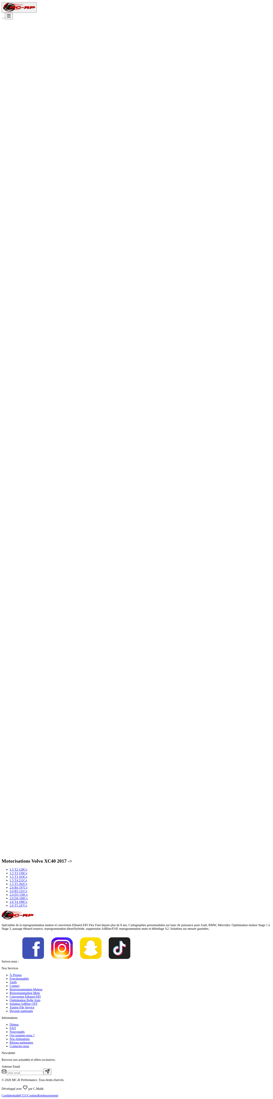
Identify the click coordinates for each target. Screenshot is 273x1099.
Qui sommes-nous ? (22, 1035)
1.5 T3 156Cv (18, 873)
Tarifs (13, 982)
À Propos (16, 975)
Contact (14, 986)
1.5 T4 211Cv (18, 880)
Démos (14, 1024)
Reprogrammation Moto (25, 993)
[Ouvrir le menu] (9, 16)
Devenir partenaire (21, 1011)
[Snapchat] (90, 961)
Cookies (32, 1095)
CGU (23, 1095)
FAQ (13, 1028)
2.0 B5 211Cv (18, 891)
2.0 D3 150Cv (19, 894)
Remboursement (48, 1095)
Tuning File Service (22, 1007)
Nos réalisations (20, 1039)
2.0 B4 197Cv (19, 887)
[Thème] (3, 18)
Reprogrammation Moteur (26, 989)
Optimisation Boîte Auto (25, 1000)
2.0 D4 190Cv (19, 898)
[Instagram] (62, 961)
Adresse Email (11, 1066)
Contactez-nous (19, 1046)
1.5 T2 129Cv (18, 869)
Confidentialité (11, 1095)
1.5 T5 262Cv (18, 884)
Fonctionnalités (19, 978)
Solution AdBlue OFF (24, 1003)
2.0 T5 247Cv (18, 905)
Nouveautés (17, 1031)
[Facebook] (33, 961)
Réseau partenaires (21, 1042)
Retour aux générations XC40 (25, 52)
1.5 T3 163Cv (18, 876)
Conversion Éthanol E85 (25, 996)
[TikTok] (119, 961)
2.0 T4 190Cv (18, 902)
